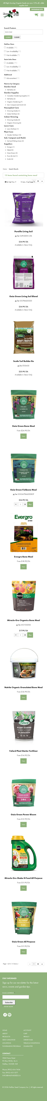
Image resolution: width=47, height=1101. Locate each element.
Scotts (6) (10, 159)
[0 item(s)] (37, 14)
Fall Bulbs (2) (11, 90)
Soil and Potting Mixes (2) (15, 141)
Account (27, 1030)
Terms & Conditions (32, 1043)
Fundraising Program (11, 1046)
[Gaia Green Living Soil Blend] (23, 272)
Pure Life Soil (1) (12, 156)
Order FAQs (28, 1040)
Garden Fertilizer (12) (14, 135)
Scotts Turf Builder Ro (23, 361)
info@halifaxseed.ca (11, 1075)
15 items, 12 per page (26, 182)
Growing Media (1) (13, 111)
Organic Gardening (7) (14, 102)
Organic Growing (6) (14, 123)
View (23, 436)
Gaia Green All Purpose (23, 941)
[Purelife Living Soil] (23, 207)
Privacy (26, 1036)
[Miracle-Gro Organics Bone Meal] (23, 596)
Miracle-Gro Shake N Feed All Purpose (23, 878)
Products (6, 1036)
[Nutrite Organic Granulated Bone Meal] (23, 663)
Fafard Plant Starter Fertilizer (23, 750)
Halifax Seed (14, 13)
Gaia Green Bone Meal (23, 426)
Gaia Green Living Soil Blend (23, 296)
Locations (6, 1043)
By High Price (10, 182)
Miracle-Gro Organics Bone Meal (23, 620)
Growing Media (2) (13, 120)
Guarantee (28, 1046)
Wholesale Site (37, 9)
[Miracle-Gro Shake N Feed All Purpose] (23, 854)
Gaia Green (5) (12, 153)
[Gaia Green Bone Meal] (23, 402)
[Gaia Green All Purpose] (23, 917)
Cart (25, 1033)
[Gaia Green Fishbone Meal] (23, 466)
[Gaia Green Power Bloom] (23, 790)
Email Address (8, 993)
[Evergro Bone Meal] (23, 532)
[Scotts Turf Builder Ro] (23, 337)
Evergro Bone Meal (23, 556)
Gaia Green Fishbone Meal (23, 489)
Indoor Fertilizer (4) (13, 114)
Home (4, 1030)
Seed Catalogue (8, 1040)
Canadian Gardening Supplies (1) (18, 96)
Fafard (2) (10, 150)
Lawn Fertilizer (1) (13, 129)
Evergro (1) (10, 147)
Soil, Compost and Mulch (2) (16, 105)
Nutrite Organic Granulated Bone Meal (23, 687)
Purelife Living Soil (23, 231)
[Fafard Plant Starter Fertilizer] (23, 727)
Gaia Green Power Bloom (23, 814)
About (4, 1033)
